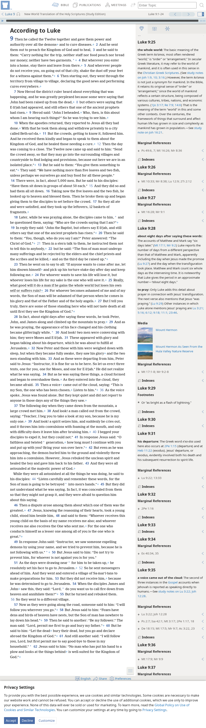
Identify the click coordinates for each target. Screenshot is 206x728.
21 (39, 243)
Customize (47, 720)
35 (37, 385)
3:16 (161, 77)
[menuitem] (6, 5)
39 (30, 421)
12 (99, 144)
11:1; (164, 312)
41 (77, 437)
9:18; (156, 312)
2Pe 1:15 (170, 446)
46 (16, 505)
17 (95, 201)
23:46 (172, 312)
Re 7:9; (169, 105)
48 (58, 515)
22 (50, 248)
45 (103, 484)
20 (101, 233)
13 (40, 165)
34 (45, 374)
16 (48, 191)
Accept (11, 720)
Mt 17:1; (160, 245)
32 (33, 348)
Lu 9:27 (144, 264)
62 (36, 646)
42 (91, 447)
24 (37, 275)
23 (16, 264)
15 (91, 186)
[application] (103, 21)
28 (16, 316)
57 (16, 604)
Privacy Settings (154, 710)
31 (67, 337)
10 (16, 123)
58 (62, 610)
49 (16, 542)
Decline (27, 720)
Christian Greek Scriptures (161, 73)
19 (13, 227)
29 (111, 322)
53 (57, 578)
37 (16, 405)
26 (47, 290)
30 (58, 332)
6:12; (148, 312)
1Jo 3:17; (157, 105)
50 (54, 552)
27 (100, 301)
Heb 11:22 (145, 450)
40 (95, 432)
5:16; (141, 312)
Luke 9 (10, 14)
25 (110, 280)
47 (30, 510)
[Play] (2, 20)
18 (16, 217)
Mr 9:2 (171, 245)
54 (75, 583)
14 (13, 180)
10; (155, 77)
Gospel (173, 582)
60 (108, 625)
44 (34, 479)
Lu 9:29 (157, 303)
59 (46, 620)
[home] (6, 5)
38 (49, 411)
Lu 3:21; (198, 308)
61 (62, 636)
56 (13, 599)
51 (16, 562)
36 (102, 390)
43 (87, 463)
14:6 (177, 105)
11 (45, 133)
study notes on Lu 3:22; (174, 591)
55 (62, 594)
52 (81, 568)
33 (50, 358)
